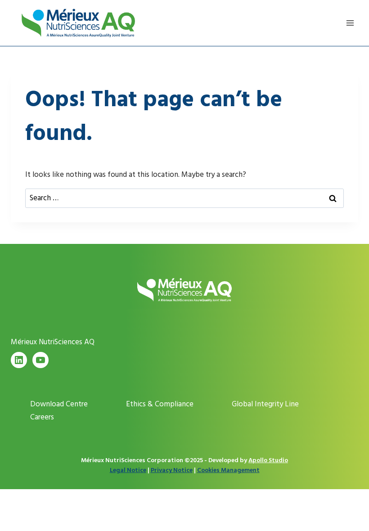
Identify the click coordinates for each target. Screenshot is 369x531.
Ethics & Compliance (160, 404)
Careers (42, 417)
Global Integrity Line (265, 404)
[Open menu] (350, 23)
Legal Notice (128, 470)
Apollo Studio (268, 460)
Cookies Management (228, 470)
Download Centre (59, 404)
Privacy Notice (172, 470)
